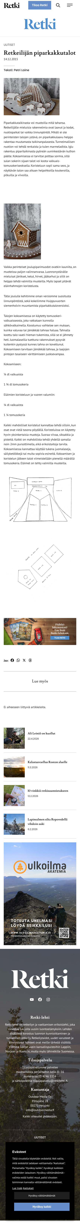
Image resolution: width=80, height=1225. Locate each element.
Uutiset (9, 44)
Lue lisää (17, 1188)
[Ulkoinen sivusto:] (40, 893)
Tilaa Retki (40, 5)
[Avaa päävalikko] (71, 5)
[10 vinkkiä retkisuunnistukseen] (14, 795)
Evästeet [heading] (19, 1152)
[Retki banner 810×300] (40, 631)
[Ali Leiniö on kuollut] (14, 738)
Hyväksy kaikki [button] (42, 1207)
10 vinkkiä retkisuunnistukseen (48, 791)
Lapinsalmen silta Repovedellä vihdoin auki (47, 822)
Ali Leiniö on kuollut (41, 733)
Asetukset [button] (28, 1188)
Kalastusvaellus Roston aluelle (47, 762)
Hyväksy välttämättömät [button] (41, 1195)
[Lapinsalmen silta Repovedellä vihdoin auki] (14, 824)
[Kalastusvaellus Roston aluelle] (14, 766)
